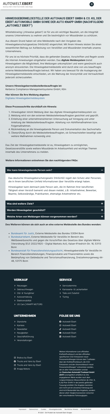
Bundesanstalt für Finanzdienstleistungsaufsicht (37, 250)
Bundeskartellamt (20, 236)
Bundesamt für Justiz (22, 233)
